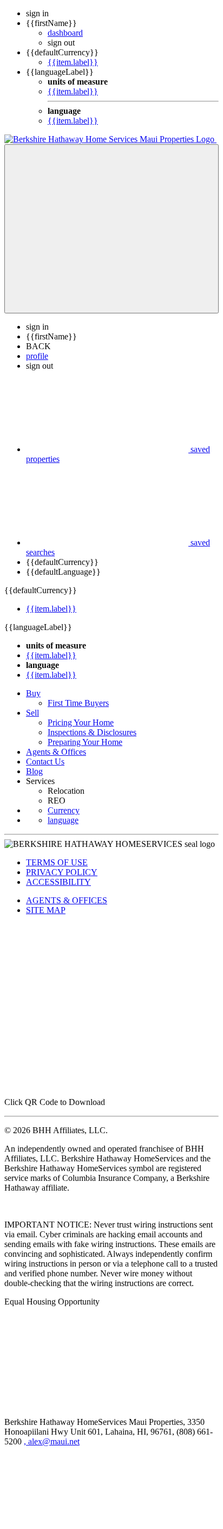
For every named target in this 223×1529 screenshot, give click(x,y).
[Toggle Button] (111, 228)
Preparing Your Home (85, 742)
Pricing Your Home (81, 722)
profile (37, 356)
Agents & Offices (56, 751)
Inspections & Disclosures (92, 732)
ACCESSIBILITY (58, 881)
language (63, 820)
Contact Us (45, 761)
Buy (33, 693)
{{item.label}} (73, 62)
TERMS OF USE (57, 862)
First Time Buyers (78, 703)
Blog (34, 771)
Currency (64, 810)
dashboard (65, 32)
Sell (32, 712)
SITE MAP (45, 910)
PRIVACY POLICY (61, 872)
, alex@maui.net (52, 1441)
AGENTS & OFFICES (66, 900)
